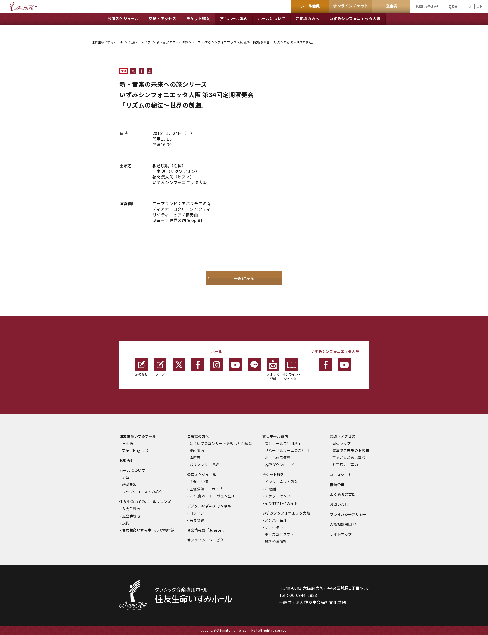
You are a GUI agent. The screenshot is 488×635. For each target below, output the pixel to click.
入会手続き (131, 508)
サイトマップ (341, 534)
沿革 (125, 477)
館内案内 (197, 450)
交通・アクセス (342, 436)
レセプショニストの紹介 (142, 491)
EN (480, 6)
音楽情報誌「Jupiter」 (207, 530)
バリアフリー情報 (204, 464)
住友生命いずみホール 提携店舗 (148, 530)
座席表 (195, 457)
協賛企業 (337, 484)
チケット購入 (273, 474)
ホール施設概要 (278, 457)
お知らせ (141, 374)
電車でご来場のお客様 (350, 450)
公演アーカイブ (140, 42)
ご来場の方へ (198, 436)
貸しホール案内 (275, 436)
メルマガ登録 (273, 376)
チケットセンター (279, 495)
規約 (125, 522)
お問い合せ (339, 504)
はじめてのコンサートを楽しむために (221, 443)
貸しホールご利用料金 (283, 443)
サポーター (274, 527)
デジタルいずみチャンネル (209, 505)
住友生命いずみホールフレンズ (145, 501)
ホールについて (132, 470)
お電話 (270, 488)
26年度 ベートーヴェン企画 (212, 495)
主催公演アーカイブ (206, 488)
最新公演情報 (276, 541)
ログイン (197, 513)
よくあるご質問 (343, 494)
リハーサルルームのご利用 (287, 450)
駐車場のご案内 (345, 464)
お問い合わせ (427, 6)
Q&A (453, 6)
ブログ (160, 374)
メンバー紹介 (276, 520)
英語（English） (136, 450)
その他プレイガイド (281, 503)
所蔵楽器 (129, 484)
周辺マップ (341, 443)
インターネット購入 (281, 481)
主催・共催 (199, 481)
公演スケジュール (201, 474)
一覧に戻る (244, 278)
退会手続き (131, 515)
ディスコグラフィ (279, 534)
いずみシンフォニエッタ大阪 (286, 513)
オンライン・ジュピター (291, 376)
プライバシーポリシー (348, 514)
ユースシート (341, 474)
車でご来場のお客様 (348, 457)
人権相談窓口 (341, 524)
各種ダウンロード (279, 464)
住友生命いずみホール (107, 42)
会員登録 (197, 520)
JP (469, 6)
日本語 (127, 443)
